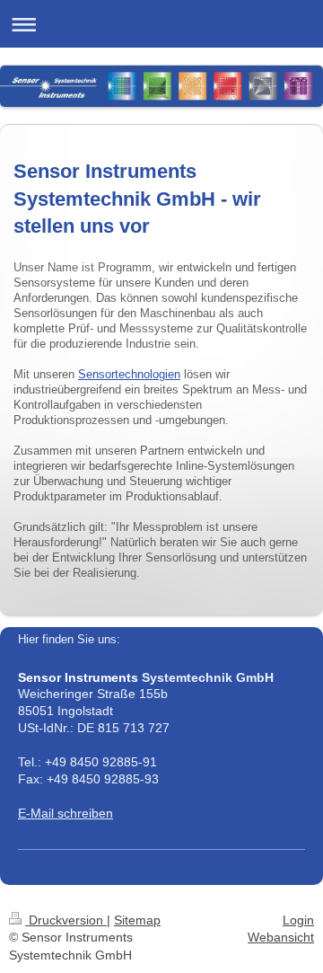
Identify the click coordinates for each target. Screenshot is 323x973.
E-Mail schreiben (65, 813)
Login (298, 920)
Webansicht (281, 937)
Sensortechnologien (129, 374)
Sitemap (137, 920)
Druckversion (66, 920)
